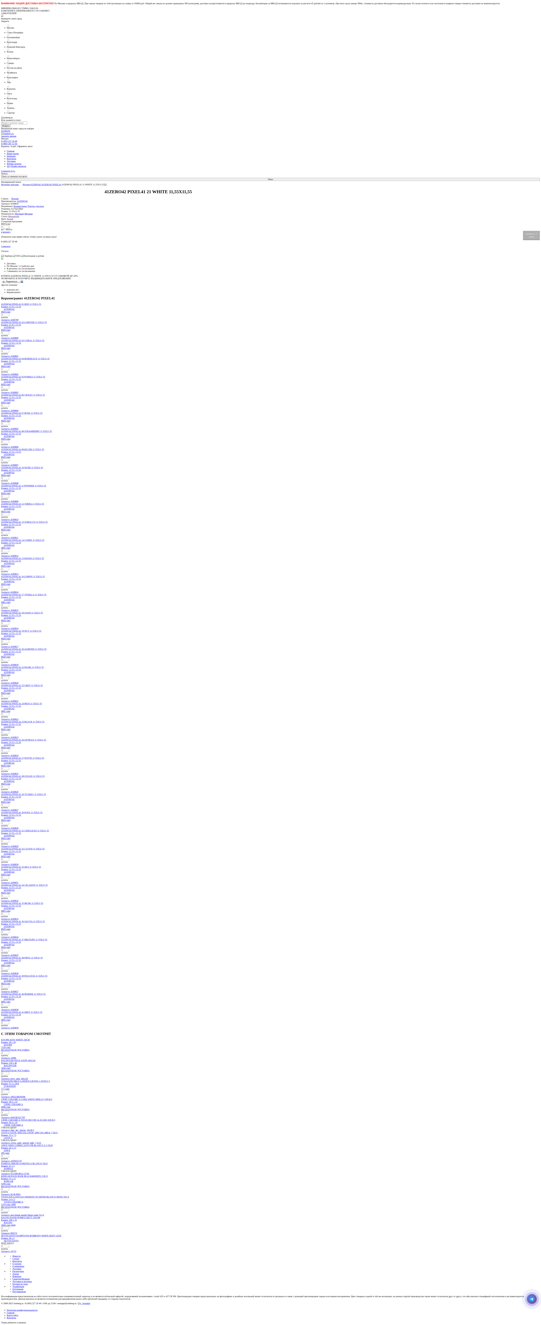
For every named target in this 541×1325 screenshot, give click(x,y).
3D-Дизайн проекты (16, 166)
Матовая (28, 214)
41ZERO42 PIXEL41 (51, 184)
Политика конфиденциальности (22, 1310)
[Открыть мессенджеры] (532, 1299)
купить (4, 317)
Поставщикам (19, 1291)
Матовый (19, 214)
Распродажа (18, 1271)
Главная (10, 151)
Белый (10, 219)
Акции (15, 1274)
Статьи (15, 1258)
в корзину (6, 232)
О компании (18, 1266)
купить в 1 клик (531, 235)
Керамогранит (20, 206)
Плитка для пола (36, 206)
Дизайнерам (18, 1286)
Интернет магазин (10, 184)
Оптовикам (17, 1289)
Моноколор (13, 216)
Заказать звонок (8, 136)
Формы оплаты (14, 164)
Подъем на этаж (20, 1284)
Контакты (11, 158)
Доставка (11, 161)
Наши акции (13, 153)
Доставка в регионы (22, 1281)
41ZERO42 (35, 184)
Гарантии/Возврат (21, 1279)
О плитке (16, 1264)
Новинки (11, 156)
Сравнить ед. (8, 171)
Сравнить (5, 246)
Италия (26, 184)
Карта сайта (12, 1315)
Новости (16, 1256)
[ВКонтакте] (21, 282)
